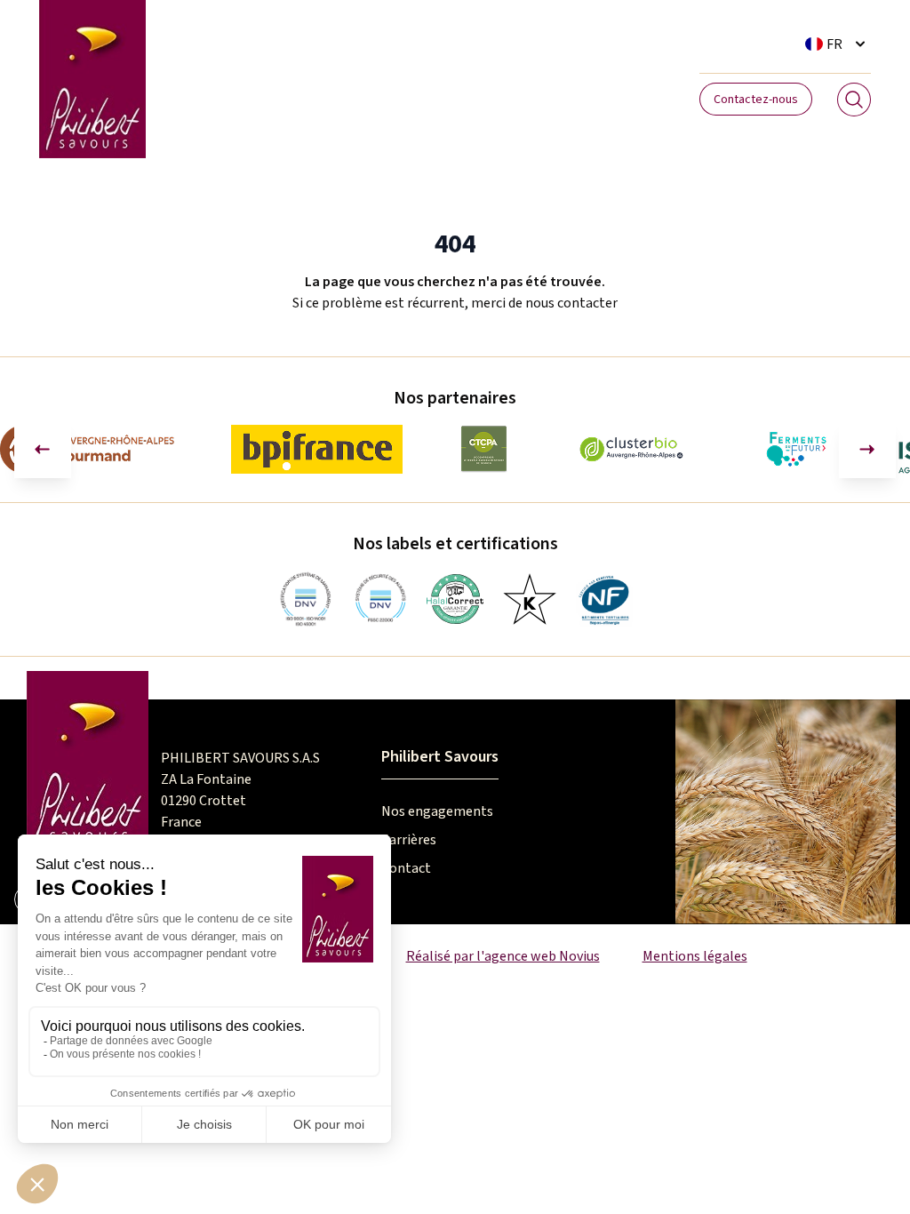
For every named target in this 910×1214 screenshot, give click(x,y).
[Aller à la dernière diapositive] (42, 449)
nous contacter (571, 303)
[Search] (854, 99)
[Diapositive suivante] (867, 449)
